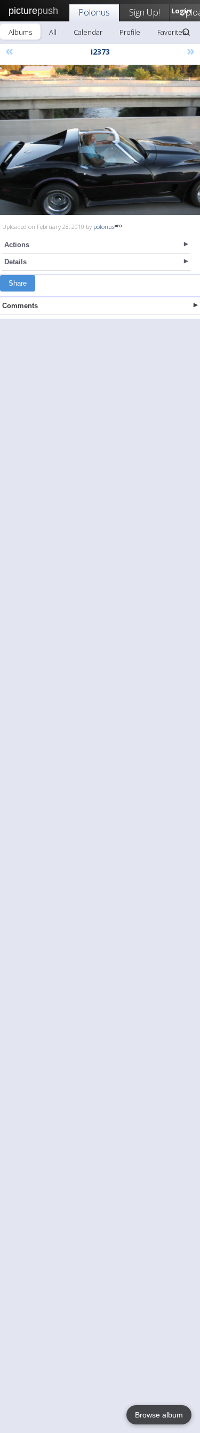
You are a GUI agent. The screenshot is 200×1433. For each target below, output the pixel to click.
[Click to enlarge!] (100, 140)
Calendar (88, 32)
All (53, 32)
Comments (20, 306)
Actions (16, 245)
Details (15, 262)
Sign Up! (144, 12)
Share (18, 283)
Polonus (94, 12)
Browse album (159, 1415)
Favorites (171, 32)
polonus (103, 227)
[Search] (186, 32)
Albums (20, 32)
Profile (129, 32)
